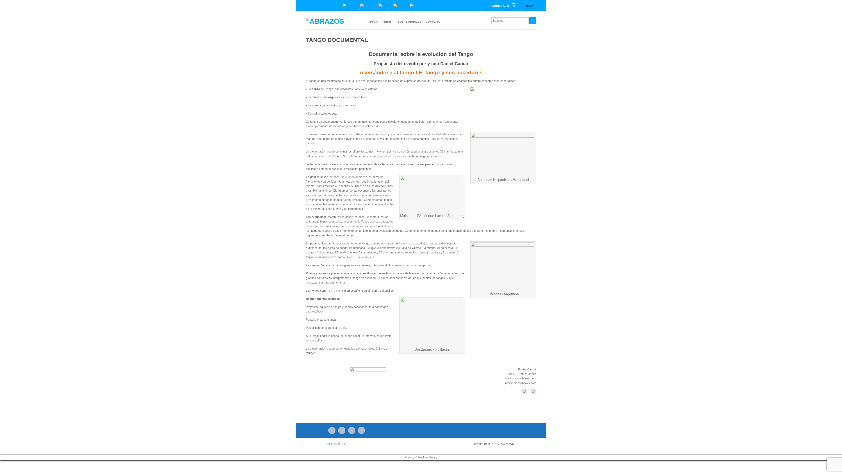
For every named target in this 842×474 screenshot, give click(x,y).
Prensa (388, 21)
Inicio (374, 21)
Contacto (433, 21)
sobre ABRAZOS (409, 21)
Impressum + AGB (336, 444)
